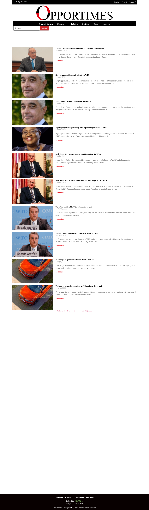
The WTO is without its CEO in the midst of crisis (74, 207)
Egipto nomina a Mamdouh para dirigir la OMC (73, 101)
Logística (85, 24)
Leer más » (60, 61)
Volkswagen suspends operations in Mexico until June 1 (76, 259)
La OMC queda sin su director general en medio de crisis (77, 233)
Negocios (60, 24)
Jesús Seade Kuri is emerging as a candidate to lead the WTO (78, 154)
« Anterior (59, 311)
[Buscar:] (26, 28)
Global (95, 24)
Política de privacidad (63, 497)
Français (124, 2)
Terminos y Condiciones (85, 497)
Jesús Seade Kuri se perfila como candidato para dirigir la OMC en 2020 (82, 180)
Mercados (106, 24)
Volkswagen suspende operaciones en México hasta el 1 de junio (79, 286)
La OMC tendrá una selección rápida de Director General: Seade (80, 48)
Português (132, 2)
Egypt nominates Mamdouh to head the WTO (72, 75)
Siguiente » (89, 311)
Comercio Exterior (46, 24)
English (117, 2)
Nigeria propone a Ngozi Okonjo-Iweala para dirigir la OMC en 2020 (81, 127)
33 (83, 311)
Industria (74, 24)
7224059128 (79, 501)
